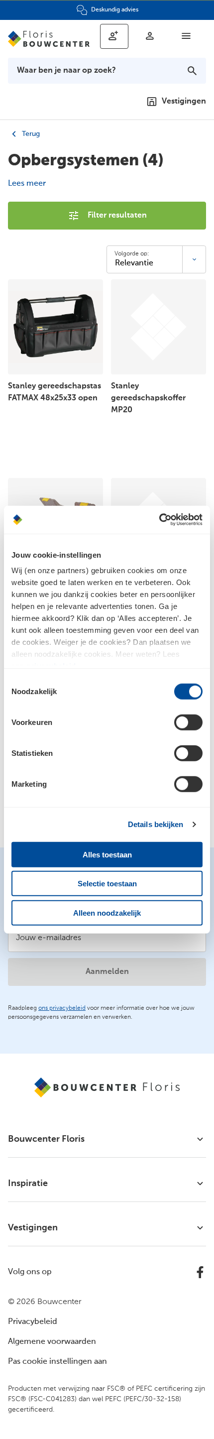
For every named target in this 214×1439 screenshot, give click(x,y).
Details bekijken (156, 824)
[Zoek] (192, 71)
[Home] (49, 39)
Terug (30, 133)
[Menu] (186, 36)
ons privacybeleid (62, 1008)
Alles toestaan (107, 854)
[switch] (188, 722)
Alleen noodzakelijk (107, 912)
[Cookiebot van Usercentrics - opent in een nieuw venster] (159, 519)
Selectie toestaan (107, 883)
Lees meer (27, 184)
